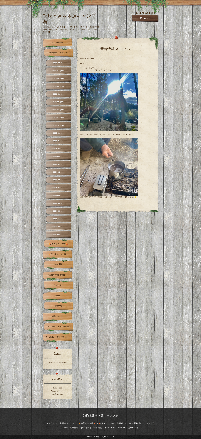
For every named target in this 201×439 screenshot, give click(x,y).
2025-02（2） (58, 164)
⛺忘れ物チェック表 (57, 254)
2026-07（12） (59, 71)
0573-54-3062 (147, 13)
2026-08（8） (58, 63)
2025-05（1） (58, 141)
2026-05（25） (59, 86)
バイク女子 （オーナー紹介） (58, 326)
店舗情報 (58, 306)
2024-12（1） (58, 172)
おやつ (83, 62)
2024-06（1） (58, 188)
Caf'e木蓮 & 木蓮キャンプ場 (100, 415)
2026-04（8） (58, 94)
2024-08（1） (58, 180)
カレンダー (58, 285)
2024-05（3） (58, 195)
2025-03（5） (58, 156)
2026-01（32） (59, 117)
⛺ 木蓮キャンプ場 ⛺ (58, 243)
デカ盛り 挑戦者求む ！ (57, 275)
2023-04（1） (58, 234)
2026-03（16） (59, 102)
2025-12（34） (59, 125)
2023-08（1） (58, 227)
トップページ (57, 42)
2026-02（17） (59, 110)
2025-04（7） (58, 149)
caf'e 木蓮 (95, 437)
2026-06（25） (59, 78)
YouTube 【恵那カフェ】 (57, 337)
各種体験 (58, 264)
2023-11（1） (58, 219)
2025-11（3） (58, 133)
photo (57, 296)
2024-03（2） (58, 211)
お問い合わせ (57, 316)
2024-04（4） (58, 203)
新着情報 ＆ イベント (58, 52)
